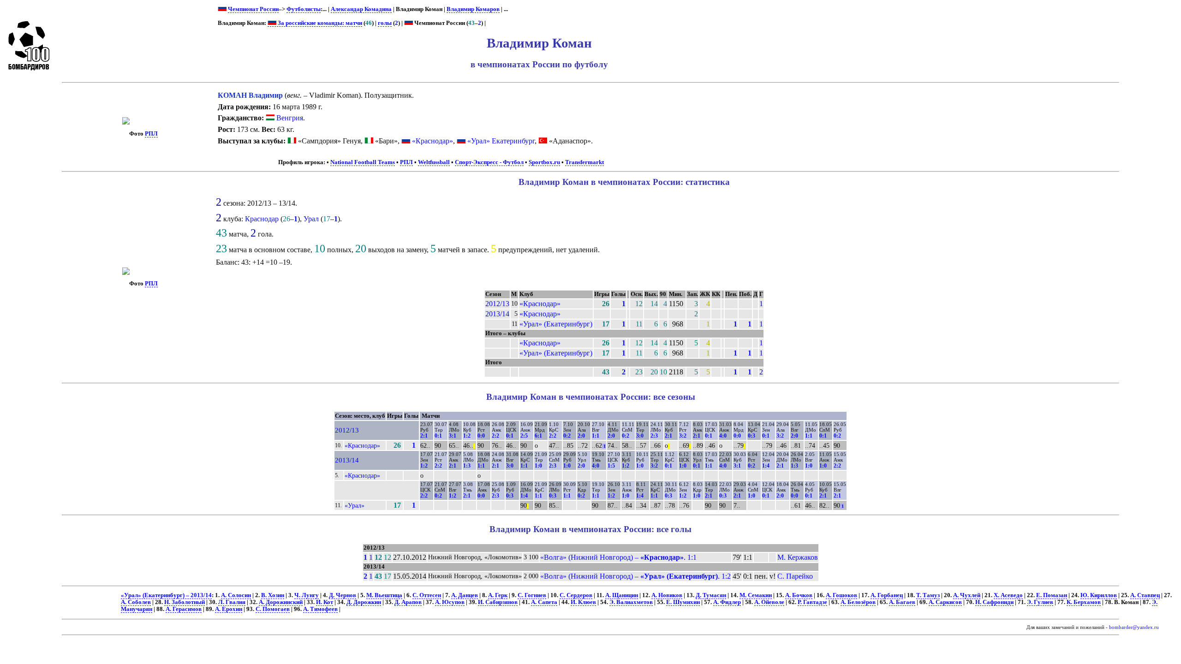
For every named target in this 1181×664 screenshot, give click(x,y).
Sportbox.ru (544, 162)
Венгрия (288, 118)
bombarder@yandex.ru (1134, 627)
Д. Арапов (408, 602)
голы (385, 23)
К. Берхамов (1084, 602)
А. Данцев (464, 595)
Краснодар (262, 219)
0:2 (567, 436)
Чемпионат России (253, 9)
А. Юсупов (450, 602)
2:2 (495, 436)
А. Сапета (544, 602)
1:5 (611, 465)
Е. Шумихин (683, 602)
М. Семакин (756, 595)
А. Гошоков (841, 595)
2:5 (524, 436)
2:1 (424, 436)
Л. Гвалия (231, 602)
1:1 (595, 436)
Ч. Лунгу (306, 595)
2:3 (654, 436)
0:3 (751, 436)
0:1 (438, 436)
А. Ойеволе (769, 602)
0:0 (481, 436)
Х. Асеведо (1008, 595)
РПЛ (151, 133)
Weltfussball (434, 162)
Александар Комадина (361, 9)
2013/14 (497, 314)
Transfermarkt (584, 162)
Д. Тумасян (711, 595)
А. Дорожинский (281, 602)
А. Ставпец (1145, 595)
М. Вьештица (384, 595)
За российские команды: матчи (319, 23)
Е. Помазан (1051, 595)
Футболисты (303, 9)
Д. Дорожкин (363, 602)
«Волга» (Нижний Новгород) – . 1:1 (618, 557)
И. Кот (324, 602)
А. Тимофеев (320, 609)
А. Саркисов (945, 602)
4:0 (723, 436)
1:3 (467, 465)
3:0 (640, 436)
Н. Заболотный (184, 602)
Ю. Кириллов (1098, 595)
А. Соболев (136, 602)
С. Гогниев (532, 595)
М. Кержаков (797, 557)
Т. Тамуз (928, 595)
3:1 (452, 436)
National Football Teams (362, 162)
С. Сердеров (576, 595)
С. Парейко (795, 576)
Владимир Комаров (473, 9)
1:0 (538, 465)
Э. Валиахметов (631, 602)
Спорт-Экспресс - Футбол (489, 162)
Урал (311, 219)
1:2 (467, 436)
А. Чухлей (966, 595)
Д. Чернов (342, 595)
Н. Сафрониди (994, 602)
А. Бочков (798, 595)
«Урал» (354, 505)
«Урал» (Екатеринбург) (555, 324)
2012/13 (497, 304)
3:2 (682, 436)
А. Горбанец (887, 595)
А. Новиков (666, 595)
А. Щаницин (621, 595)
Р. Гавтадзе (812, 602)
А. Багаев (902, 602)
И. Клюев (583, 602)
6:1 (538, 436)
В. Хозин (272, 595)
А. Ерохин (228, 609)
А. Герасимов (184, 609)
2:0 (581, 436)
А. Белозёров (858, 602)
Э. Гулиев (1040, 602)
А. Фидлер (727, 602)
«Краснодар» (432, 141)
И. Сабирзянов (498, 602)
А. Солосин (236, 595)
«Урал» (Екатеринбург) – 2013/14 (166, 595)
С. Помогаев (273, 609)
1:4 (765, 465)
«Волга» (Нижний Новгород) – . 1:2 (635, 576)
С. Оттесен (426, 595)
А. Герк (497, 595)
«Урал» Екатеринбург (501, 141)
